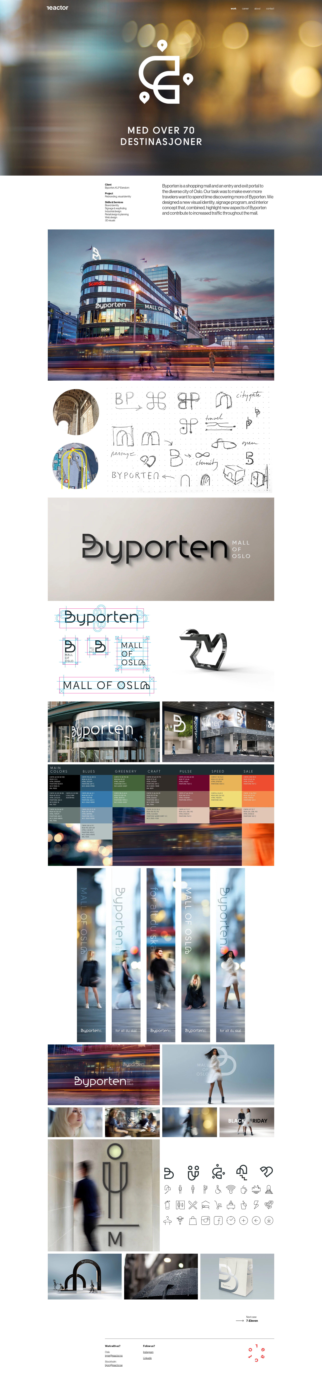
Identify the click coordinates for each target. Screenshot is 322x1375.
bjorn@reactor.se (114, 1365)
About (257, 8)
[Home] (58, 7)
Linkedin (147, 1358)
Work (233, 8)
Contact (270, 8)
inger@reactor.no (114, 1355)
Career (245, 8)
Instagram (148, 1352)
